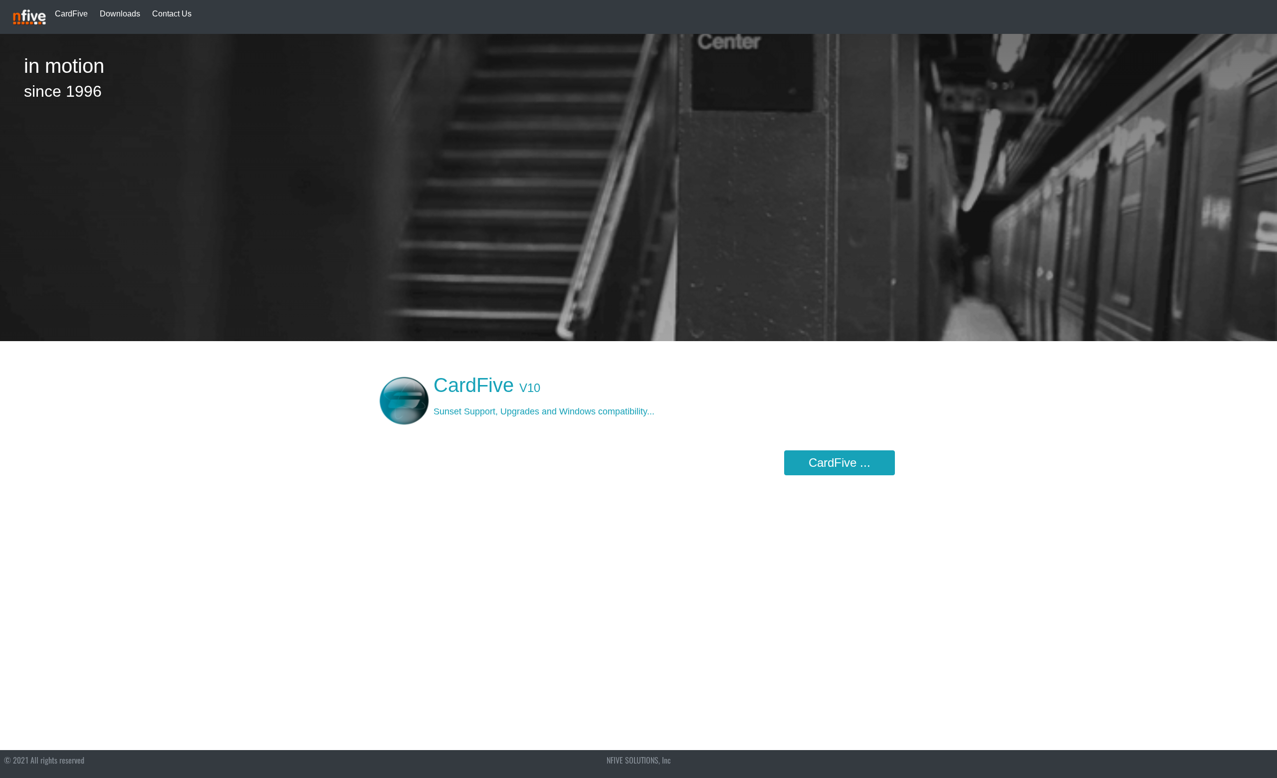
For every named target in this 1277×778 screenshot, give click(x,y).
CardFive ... (839, 462)
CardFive (71, 13)
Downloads (120, 13)
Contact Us (172, 13)
